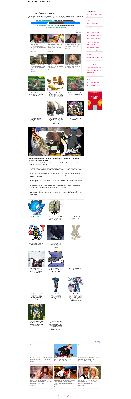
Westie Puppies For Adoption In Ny (94, 28)
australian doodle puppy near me (72, 23)
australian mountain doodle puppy (40, 23)
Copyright (76, 396)
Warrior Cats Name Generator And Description (94, 71)
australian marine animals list (56, 23)
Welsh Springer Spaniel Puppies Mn (94, 58)
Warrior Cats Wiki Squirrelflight (94, 50)
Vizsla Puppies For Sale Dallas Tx (94, 39)
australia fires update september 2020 (45, 20)
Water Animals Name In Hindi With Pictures (94, 53)
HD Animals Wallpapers (39, 1)
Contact (60, 396)
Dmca (54, 396)
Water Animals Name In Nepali (94, 35)
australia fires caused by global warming (55, 27)
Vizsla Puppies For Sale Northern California (92, 24)
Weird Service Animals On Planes (93, 78)
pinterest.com (36, 337)
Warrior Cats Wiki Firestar (93, 82)
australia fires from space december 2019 (65, 20)
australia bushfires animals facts (45, 25)
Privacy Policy (67, 396)
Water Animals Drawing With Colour (93, 19)
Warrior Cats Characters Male (94, 75)
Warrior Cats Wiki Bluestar (93, 65)
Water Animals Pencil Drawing (94, 47)
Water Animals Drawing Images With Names (94, 15)
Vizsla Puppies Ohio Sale (93, 32)
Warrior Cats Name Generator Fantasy (94, 86)
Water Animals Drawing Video (94, 67)
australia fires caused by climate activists (64, 25)
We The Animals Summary (93, 62)
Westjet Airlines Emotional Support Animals (93, 43)
